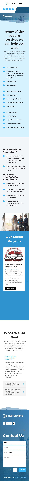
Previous (1, 281)
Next (27, 281)
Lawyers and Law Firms (12, 270)
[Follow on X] (7, 9)
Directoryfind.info (20, 477)
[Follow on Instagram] (10, 9)
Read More (11, 305)
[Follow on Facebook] (4, 9)
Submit (22, 470)
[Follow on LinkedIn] (13, 9)
